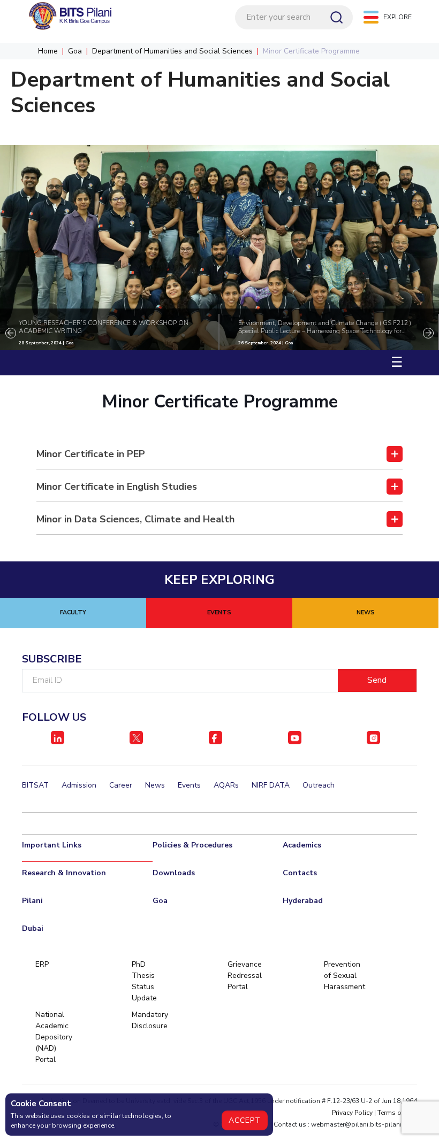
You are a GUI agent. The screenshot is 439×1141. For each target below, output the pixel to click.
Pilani (32, 901)
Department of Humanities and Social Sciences (172, 51)
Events (189, 785)
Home (48, 51)
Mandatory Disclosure (150, 1020)
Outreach (318, 785)
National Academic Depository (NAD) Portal (53, 1037)
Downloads (174, 873)
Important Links (51, 845)
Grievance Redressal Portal (245, 975)
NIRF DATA (271, 785)
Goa (75, 51)
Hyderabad (303, 901)
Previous (10, 333)
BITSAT (35, 785)
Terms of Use (397, 1112)
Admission (79, 785)
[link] (219, 454)
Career (120, 785)
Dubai (32, 928)
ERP (42, 964)
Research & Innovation (64, 873)
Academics (302, 845)
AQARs (226, 785)
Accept (245, 1120)
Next (428, 333)
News (155, 785)
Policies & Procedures (192, 845)
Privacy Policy (352, 1112)
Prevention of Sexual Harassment (342, 975)
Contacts (300, 873)
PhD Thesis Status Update (144, 981)
